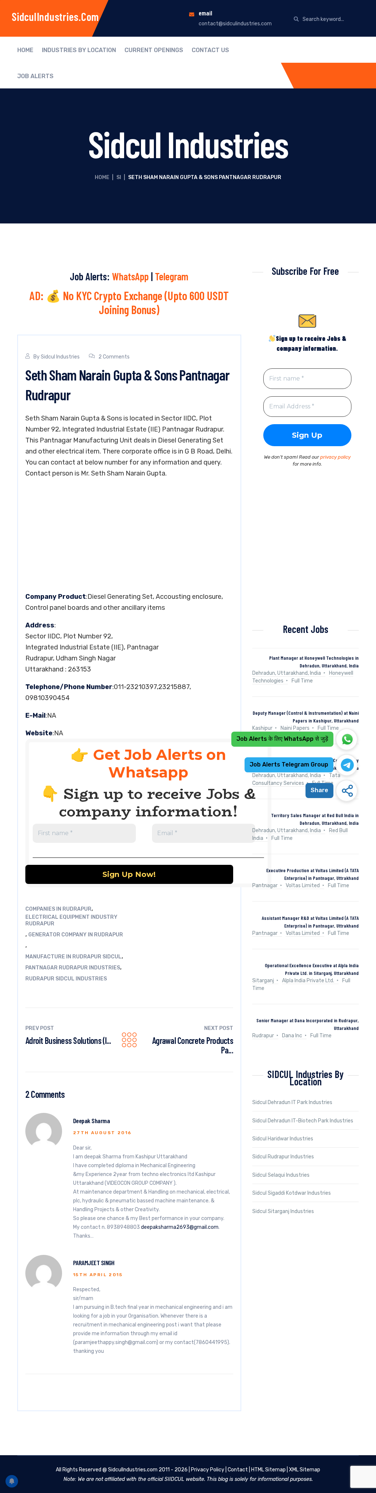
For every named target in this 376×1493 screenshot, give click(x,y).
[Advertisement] (129, 536)
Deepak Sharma (91, 1121)
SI (118, 177)
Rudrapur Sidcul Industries (66, 979)
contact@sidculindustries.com (235, 24)
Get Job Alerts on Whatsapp (159, 763)
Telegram (171, 276)
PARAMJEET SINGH (94, 1263)
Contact (238, 1470)
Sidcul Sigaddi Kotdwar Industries (291, 1193)
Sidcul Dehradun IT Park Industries (292, 1102)
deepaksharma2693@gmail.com (179, 1227)
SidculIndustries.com (55, 16)
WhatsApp (130, 276)
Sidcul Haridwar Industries (282, 1139)
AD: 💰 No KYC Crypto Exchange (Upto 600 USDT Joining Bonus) (129, 302)
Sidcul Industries (60, 357)
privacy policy (335, 457)
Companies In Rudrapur (58, 909)
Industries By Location (79, 50)
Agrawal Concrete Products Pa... (192, 1045)
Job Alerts (35, 76)
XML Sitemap (304, 1470)
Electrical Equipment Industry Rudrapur (71, 920)
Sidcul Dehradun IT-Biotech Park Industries (302, 1121)
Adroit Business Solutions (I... (68, 1040)
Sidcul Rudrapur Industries (283, 1157)
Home (25, 50)
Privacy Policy (207, 1470)
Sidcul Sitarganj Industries (283, 1211)
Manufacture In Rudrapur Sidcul (73, 957)
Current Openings (153, 50)
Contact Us (210, 50)
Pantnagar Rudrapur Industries (72, 968)
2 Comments (114, 357)
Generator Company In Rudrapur (75, 935)
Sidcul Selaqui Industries (281, 1175)
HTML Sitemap (268, 1470)
